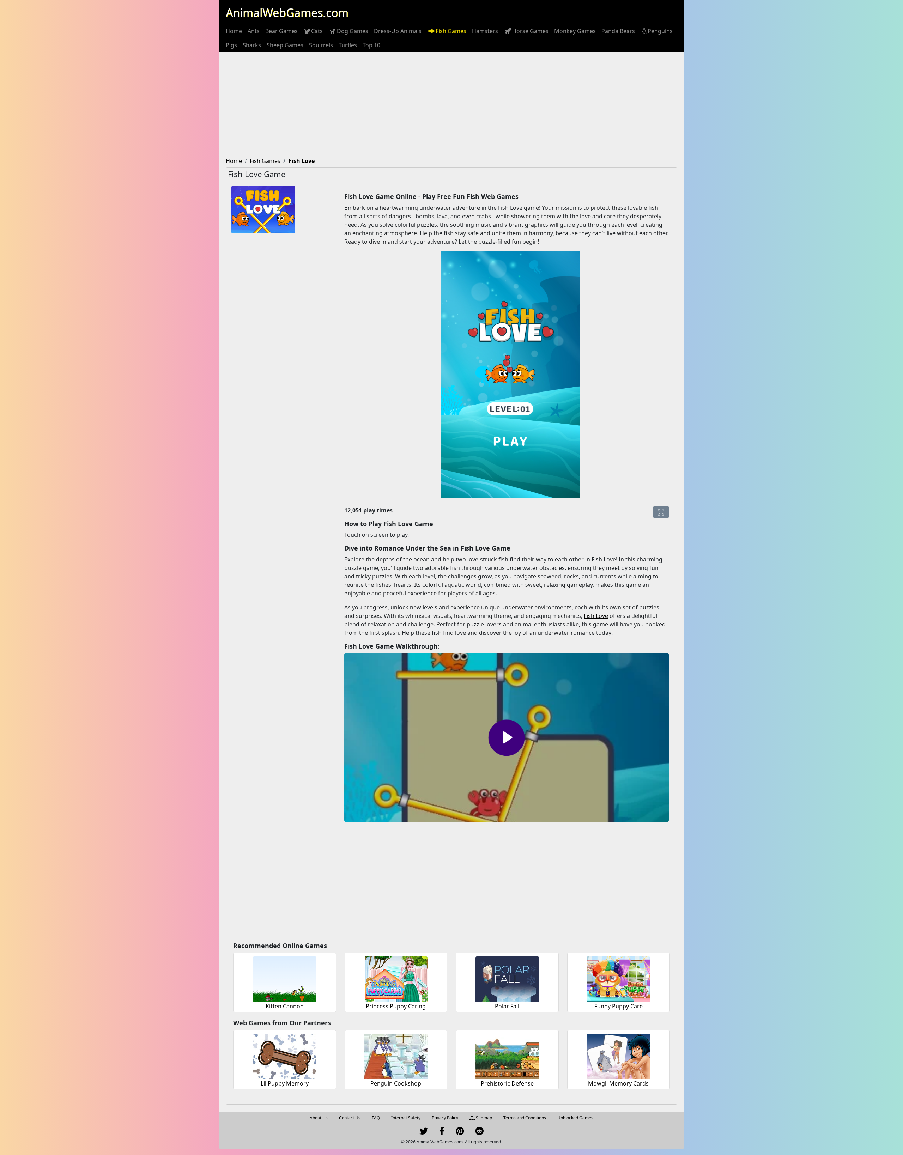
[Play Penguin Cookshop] (396, 1055)
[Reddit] (479, 1133)
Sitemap (483, 1118)
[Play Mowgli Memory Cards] (618, 1055)
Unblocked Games (575, 1118)
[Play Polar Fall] (507, 978)
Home (234, 31)
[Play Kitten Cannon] (284, 978)
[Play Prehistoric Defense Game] (507, 1055)
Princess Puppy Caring (396, 1006)
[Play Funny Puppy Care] (618, 978)
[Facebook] (441, 1133)
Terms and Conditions (524, 1118)
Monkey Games (575, 31)
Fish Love (596, 616)
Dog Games (352, 31)
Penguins (660, 31)
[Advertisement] (451, 105)
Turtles (348, 45)
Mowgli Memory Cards (618, 1083)
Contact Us (349, 1118)
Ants (254, 31)
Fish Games (451, 31)
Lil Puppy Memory (285, 1083)
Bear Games (281, 31)
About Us (319, 1118)
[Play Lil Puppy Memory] (284, 1055)
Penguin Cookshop (395, 1083)
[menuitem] (234, 31)
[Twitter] (423, 1133)
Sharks (252, 45)
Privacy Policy (445, 1118)
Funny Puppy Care (618, 1006)
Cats (317, 31)
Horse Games (530, 31)
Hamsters (485, 31)
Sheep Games (285, 45)
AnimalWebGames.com (287, 12)
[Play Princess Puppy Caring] (396, 978)
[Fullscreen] (661, 512)
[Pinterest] (460, 1133)
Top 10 (371, 45)
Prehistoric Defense (507, 1083)
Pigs (231, 45)
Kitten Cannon (285, 1006)
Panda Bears (618, 31)
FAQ (376, 1118)
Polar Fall (507, 1006)
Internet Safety (405, 1118)
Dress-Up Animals (398, 31)
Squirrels (321, 45)
